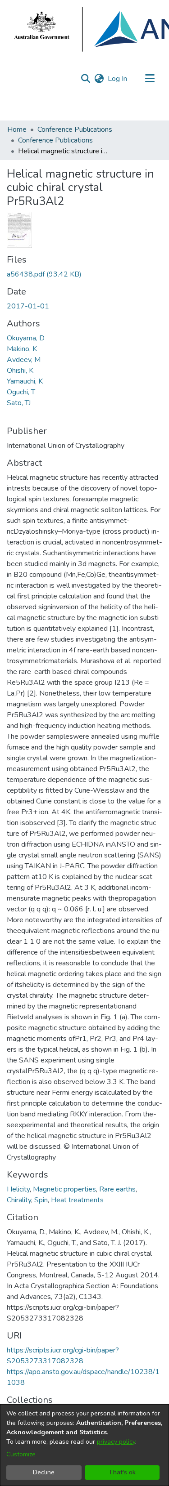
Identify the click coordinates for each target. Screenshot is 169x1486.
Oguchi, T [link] (21, 392)
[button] (85, 78)
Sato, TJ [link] (19, 403)
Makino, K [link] (22, 349)
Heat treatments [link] (77, 1200)
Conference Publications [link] (74, 129)
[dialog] (84, 1445)
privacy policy (116, 1441)
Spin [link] (41, 1200)
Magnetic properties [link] (64, 1189)
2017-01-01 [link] (28, 306)
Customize (21, 1454)
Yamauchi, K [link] (25, 381)
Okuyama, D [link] (26, 338)
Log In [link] (118, 79)
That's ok (122, 1472)
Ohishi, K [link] (20, 370)
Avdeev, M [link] (24, 360)
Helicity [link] (18, 1189)
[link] (44, 274)
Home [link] (17, 129)
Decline (44, 1472)
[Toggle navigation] (149, 78)
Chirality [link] (19, 1200)
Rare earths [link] (117, 1189)
